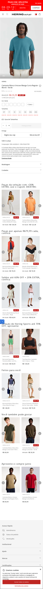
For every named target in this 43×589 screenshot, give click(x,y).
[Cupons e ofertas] (36, 14)
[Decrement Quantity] (3, 125)
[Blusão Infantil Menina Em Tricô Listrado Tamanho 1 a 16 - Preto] (31, 249)
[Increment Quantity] (9, 125)
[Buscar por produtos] (7, 14)
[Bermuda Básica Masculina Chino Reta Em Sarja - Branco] (11, 386)
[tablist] (21, 76)
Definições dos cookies (21, 585)
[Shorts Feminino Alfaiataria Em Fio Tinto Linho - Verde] (31, 386)
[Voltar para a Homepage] (21, 14)
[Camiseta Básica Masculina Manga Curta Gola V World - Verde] (11, 430)
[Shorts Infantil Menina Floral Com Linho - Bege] (11, 295)
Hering (4, 81)
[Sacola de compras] (39, 14)
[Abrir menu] (3, 14)
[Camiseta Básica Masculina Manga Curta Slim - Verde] (31, 430)
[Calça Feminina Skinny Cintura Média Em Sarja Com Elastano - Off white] (11, 202)
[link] (3, 104)
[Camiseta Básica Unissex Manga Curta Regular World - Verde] (11, 480)
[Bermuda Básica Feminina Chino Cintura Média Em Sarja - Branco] (31, 295)
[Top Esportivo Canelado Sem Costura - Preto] (31, 342)
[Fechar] (40, 569)
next (39, 344)
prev (3, 344)
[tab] (4, 76)
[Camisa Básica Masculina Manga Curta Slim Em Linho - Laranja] (31, 202)
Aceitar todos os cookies (21, 582)
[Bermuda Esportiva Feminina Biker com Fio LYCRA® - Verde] (11, 342)
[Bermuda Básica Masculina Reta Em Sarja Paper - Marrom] (11, 249)
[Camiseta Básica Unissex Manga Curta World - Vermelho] (31, 480)
